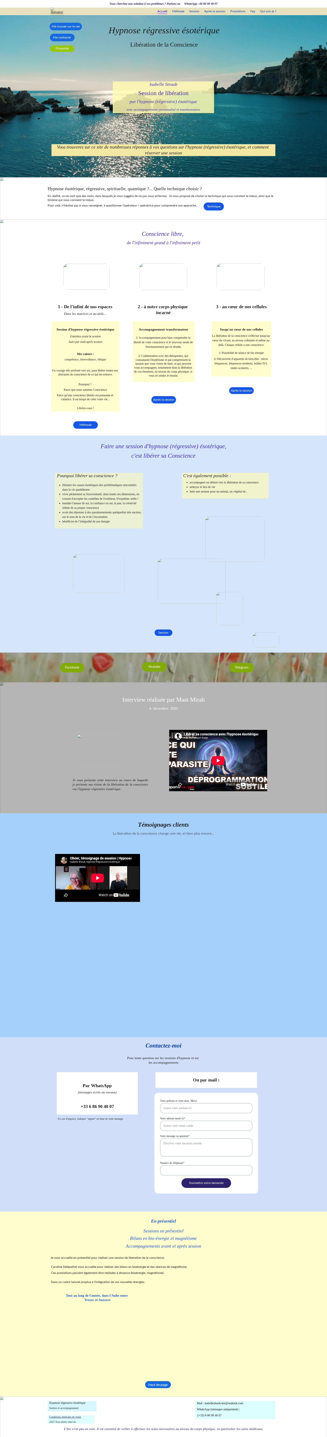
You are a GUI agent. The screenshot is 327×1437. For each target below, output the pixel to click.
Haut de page (158, 1385)
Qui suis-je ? (268, 11)
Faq (252, 11)
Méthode (178, 11)
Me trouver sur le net (66, 26)
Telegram (241, 667)
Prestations (237, 11)
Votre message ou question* (175, 1136)
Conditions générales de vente (65, 1417)
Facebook (72, 667)
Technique (213, 206)
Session (194, 11)
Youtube (154, 666)
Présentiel (62, 48)
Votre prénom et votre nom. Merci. (179, 1100)
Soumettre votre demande (206, 1182)
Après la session (214, 11)
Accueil (162, 11)
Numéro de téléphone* (172, 1163)
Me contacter (62, 37)
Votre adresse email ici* (172, 1118)
